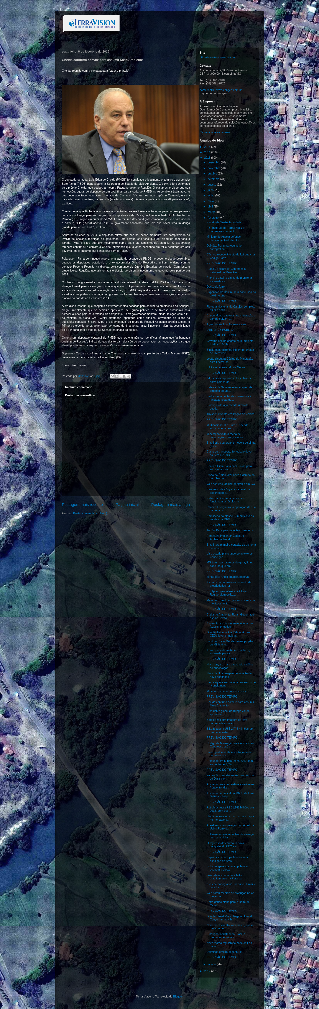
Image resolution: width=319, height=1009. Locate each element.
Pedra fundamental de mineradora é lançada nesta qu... (229, 398)
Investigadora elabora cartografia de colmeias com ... (229, 754)
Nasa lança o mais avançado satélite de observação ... (230, 666)
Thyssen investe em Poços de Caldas (231, 414)
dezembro (214, 162)
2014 (207, 152)
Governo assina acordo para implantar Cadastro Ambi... (230, 342)
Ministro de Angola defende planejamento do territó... (224, 238)
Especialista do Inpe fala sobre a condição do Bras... (227, 859)
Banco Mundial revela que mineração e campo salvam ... (231, 317)
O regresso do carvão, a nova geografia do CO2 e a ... (225, 844)
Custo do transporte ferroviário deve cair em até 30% (229, 453)
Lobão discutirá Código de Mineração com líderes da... (230, 360)
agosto (212, 184)
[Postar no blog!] (116, 376)
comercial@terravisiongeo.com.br (221, 90)
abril (211, 206)
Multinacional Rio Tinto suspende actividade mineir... (227, 426)
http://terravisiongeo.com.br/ (217, 57)
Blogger (178, 996)
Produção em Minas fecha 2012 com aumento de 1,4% (230, 762)
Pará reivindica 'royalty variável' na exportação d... (228, 491)
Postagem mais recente (82, 504)
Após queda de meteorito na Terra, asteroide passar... (228, 652)
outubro (213, 173)
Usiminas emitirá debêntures (224, 951)
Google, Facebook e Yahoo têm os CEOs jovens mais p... (228, 634)
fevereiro (213, 217)
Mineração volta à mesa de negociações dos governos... (226, 435)
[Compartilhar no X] (120, 376)
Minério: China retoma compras (226, 691)
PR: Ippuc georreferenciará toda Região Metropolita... (227, 593)
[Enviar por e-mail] (112, 376)
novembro (214, 168)
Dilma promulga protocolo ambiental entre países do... (229, 380)
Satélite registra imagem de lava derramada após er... (227, 721)
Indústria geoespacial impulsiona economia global (227, 868)
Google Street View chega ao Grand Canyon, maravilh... (229, 918)
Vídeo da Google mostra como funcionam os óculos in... (226, 500)
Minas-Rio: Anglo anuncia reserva (228, 576)
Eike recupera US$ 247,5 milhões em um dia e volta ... (230, 730)
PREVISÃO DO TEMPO (222, 263)
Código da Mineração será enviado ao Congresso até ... (230, 745)
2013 (207, 157)
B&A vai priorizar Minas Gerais (226, 367)
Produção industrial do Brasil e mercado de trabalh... (226, 935)
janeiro (212, 964)
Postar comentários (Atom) (90, 513)
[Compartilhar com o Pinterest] (129, 376)
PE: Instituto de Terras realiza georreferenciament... (225, 229)
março (212, 212)
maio (211, 201)
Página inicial (127, 504)
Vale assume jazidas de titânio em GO (231, 484)
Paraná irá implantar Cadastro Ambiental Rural (225, 537)
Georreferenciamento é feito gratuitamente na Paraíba (224, 877)
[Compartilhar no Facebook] (125, 376)
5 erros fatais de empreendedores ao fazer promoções (230, 625)
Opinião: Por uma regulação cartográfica (224, 247)
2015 (207, 146)
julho (211, 190)
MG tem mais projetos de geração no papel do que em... (230, 564)
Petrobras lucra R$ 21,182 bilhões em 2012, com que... (230, 809)
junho (211, 195)
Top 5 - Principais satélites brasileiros (230, 530)
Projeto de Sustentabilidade (224, 222)
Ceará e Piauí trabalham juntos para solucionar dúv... (229, 467)
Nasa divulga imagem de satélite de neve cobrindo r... (229, 675)
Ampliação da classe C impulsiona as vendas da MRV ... (230, 517)
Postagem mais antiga (170, 504)
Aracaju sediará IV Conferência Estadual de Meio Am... (226, 270)
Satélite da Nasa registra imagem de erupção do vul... (229, 389)
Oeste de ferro (216, 286)
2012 (207, 971)
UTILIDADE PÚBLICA (220, 329)
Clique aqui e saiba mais (215, 132)
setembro (214, 179)
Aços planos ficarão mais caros (226, 324)
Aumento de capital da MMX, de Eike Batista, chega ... (230, 795)
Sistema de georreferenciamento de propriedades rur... (229, 584)
